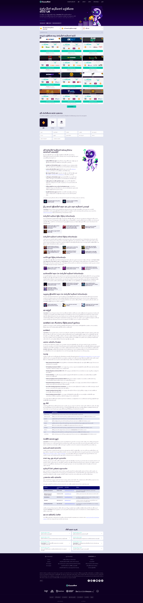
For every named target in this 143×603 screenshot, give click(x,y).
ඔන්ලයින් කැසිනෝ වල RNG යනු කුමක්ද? (69, 565)
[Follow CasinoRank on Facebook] (89, 581)
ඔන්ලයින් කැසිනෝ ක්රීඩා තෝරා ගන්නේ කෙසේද (69, 561)
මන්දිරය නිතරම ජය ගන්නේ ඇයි (69, 559)
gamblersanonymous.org (69, 490)
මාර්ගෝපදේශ (96, 1)
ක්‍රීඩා (79, 1)
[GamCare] (60, 591)
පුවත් (102, 1)
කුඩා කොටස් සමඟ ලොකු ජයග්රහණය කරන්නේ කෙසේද (69, 563)
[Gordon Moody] (69, 591)
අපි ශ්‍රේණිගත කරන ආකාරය (92, 565)
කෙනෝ (48, 561)
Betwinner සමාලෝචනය (71, 69)
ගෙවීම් (89, 1)
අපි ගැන (92, 559)
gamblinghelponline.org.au (70, 503)
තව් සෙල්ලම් (48, 563)
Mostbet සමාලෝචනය (50, 52)
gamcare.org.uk (68, 500)
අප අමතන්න (91, 561)
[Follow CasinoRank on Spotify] (99, 581)
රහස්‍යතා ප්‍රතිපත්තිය (92, 567)
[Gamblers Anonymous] (52, 591)
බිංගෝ (49, 559)
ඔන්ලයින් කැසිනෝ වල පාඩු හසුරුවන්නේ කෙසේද (69, 567)
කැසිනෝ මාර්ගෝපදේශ (47, 212)
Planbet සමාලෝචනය (93, 52)
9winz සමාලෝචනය (92, 69)
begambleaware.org (68, 497)
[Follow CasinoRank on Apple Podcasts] (102, 581)
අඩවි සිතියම (83, 601)
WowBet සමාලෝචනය (50, 86)
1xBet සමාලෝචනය (71, 52)
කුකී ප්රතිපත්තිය (60, 601)
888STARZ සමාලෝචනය (50, 69)
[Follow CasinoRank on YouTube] (97, 581)
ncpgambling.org (68, 493)
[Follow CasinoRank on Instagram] (91, 581)
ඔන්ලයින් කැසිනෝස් (71, 1)
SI (40, 580)
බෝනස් (83, 1)
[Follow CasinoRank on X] (94, 581)
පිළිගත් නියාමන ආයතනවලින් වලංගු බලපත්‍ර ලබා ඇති (89, 356)
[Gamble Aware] (85, 591)
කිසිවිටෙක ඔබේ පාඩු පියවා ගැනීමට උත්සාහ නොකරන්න (54, 453)
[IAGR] (46, 591)
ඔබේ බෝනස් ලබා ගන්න (50, 67)
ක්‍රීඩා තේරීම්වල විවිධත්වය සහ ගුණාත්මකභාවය (55, 174)
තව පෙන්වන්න (70, 106)
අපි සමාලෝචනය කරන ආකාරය (92, 563)
